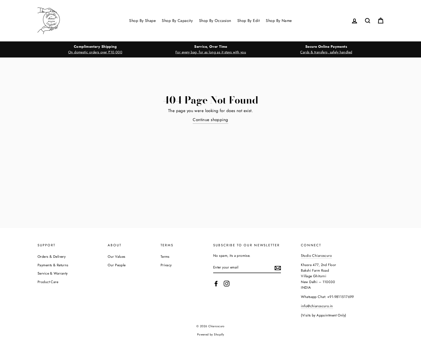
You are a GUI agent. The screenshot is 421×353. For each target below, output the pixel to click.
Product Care (48, 281)
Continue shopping (210, 120)
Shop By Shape (142, 20)
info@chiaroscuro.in (317, 306)
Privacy (166, 265)
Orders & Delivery (52, 256)
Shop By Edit (248, 20)
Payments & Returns (53, 265)
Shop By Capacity (177, 20)
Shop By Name (279, 20)
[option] (95, 49)
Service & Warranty (53, 273)
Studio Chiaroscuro (316, 255)
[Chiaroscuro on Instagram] (227, 283)
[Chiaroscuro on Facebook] (216, 283)
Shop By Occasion (215, 20)
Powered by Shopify (210, 334)
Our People (116, 265)
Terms (165, 256)
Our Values (116, 256)
